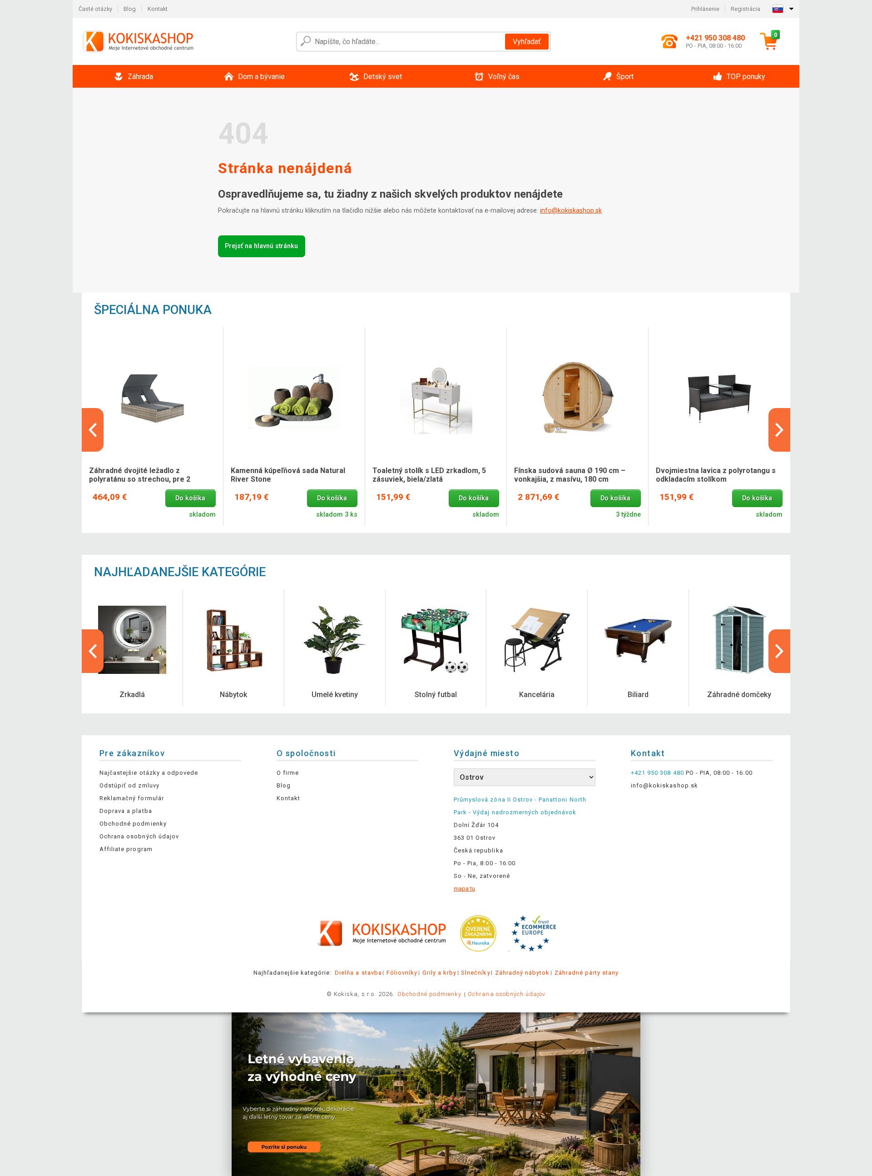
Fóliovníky (401, 972)
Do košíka (190, 498)
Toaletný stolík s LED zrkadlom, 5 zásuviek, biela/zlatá (429, 474)
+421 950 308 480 (657, 772)
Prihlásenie (705, 8)
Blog (130, 8)
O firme (288, 772)
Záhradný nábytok (522, 972)
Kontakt (158, 8)
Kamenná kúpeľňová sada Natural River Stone (288, 474)
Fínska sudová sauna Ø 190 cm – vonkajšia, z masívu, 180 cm (569, 474)
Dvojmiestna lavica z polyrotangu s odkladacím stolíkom (716, 474)
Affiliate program (126, 849)
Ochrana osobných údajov (139, 836)
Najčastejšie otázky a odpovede (148, 772)
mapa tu (464, 888)
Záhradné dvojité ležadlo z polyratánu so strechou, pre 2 (139, 474)
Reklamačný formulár (131, 798)
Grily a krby (439, 972)
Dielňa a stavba (358, 972)
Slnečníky (475, 972)
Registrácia (745, 8)
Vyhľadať (527, 41)
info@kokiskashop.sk (571, 210)
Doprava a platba (125, 810)
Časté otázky (95, 8)
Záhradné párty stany (587, 972)
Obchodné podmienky (133, 823)
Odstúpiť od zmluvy (129, 785)
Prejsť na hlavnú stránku (261, 246)
